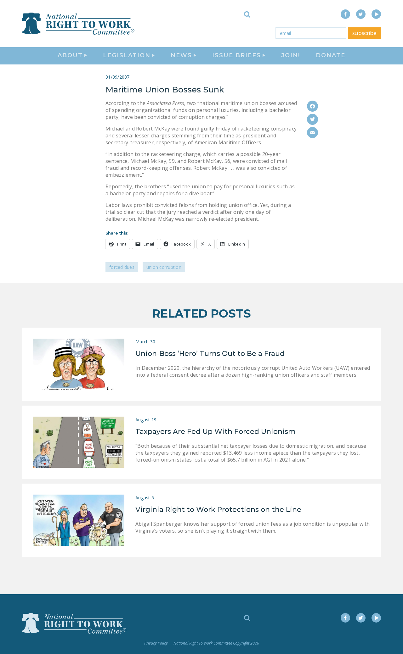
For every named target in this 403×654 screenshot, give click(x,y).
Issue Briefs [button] (236, 55)
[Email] (312, 132)
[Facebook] (312, 106)
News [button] (181, 55)
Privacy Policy (156, 643)
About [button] (70, 55)
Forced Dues (121, 267)
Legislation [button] (126, 55)
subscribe (364, 33)
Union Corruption (163, 267)
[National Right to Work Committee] (78, 24)
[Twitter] (312, 119)
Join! (290, 55)
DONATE (330, 55)
